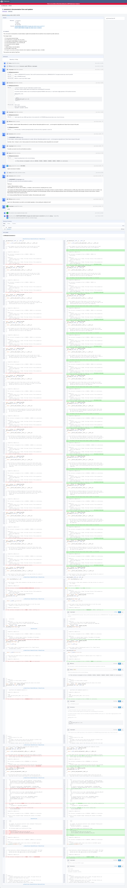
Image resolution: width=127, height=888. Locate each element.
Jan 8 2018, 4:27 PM (99, 153)
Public (11, 11)
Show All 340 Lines (33, 884)
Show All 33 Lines (34, 818)
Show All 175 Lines (33, 650)
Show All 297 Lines (33, 577)
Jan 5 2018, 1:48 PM (97, 146)
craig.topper (18, 24)
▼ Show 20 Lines (42, 238)
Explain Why (56, 215)
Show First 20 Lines (26, 238)
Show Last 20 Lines (41, 884)
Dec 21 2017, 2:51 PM (99, 63)
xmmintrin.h (9, 229)
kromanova (18, 20)
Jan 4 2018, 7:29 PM (99, 82)
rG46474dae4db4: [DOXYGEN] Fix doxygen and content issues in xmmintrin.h (30, 26)
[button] (119, 612)
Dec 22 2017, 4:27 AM (99, 66)
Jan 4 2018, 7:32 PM (99, 112)
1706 (10, 74)
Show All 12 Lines (34, 628)
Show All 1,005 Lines (34, 238)
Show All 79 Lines (34, 598)
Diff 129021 (23, 165)
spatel (17, 22)
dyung (8, 15)
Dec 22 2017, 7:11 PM (99, 69)
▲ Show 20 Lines (26, 577)
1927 (10, 129)
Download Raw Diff (111, 18)
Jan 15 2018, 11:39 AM (97, 206)
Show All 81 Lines (34, 744)
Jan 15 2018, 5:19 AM (97, 199)
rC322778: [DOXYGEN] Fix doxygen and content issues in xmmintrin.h (28, 28)
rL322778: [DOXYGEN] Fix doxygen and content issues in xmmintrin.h (28, 27)
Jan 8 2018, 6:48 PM (97, 165)
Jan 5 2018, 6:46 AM (97, 121)
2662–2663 (11, 78)
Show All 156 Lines (33, 777)
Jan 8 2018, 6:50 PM (99, 172)
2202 (10, 76)
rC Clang (16, 59)
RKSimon (18, 23)
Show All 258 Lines (33, 688)
